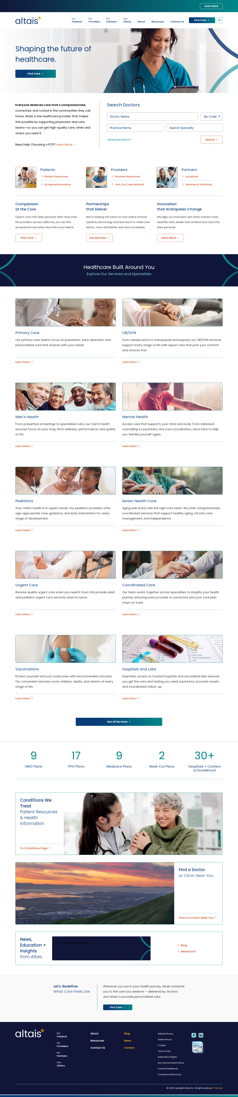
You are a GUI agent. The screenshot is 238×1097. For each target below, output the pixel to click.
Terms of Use (164, 1051)
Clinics (127, 20)
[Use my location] (219, 116)
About (141, 21)
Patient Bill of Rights (167, 1057)
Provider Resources (127, 176)
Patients (77, 20)
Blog (184, 945)
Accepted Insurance (57, 184)
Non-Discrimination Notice (171, 1062)
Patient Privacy (165, 1039)
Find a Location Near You (196, 918)
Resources (158, 21)
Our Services (97, 238)
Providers (94, 20)
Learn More (211, 6)
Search (210, 139)
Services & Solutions (198, 184)
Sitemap (218, 1088)
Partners (111, 20)
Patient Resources (56, 176)
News (127, 1040)
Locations (191, 176)
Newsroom (188, 951)
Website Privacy (165, 1033)
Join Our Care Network (129, 184)
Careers (129, 1047)
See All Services (117, 722)
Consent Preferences (168, 1068)
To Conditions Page (34, 848)
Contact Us (177, 21)
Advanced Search (118, 140)
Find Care (200, 20)
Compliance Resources (169, 1074)
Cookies (162, 1045)
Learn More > (65, 144)
